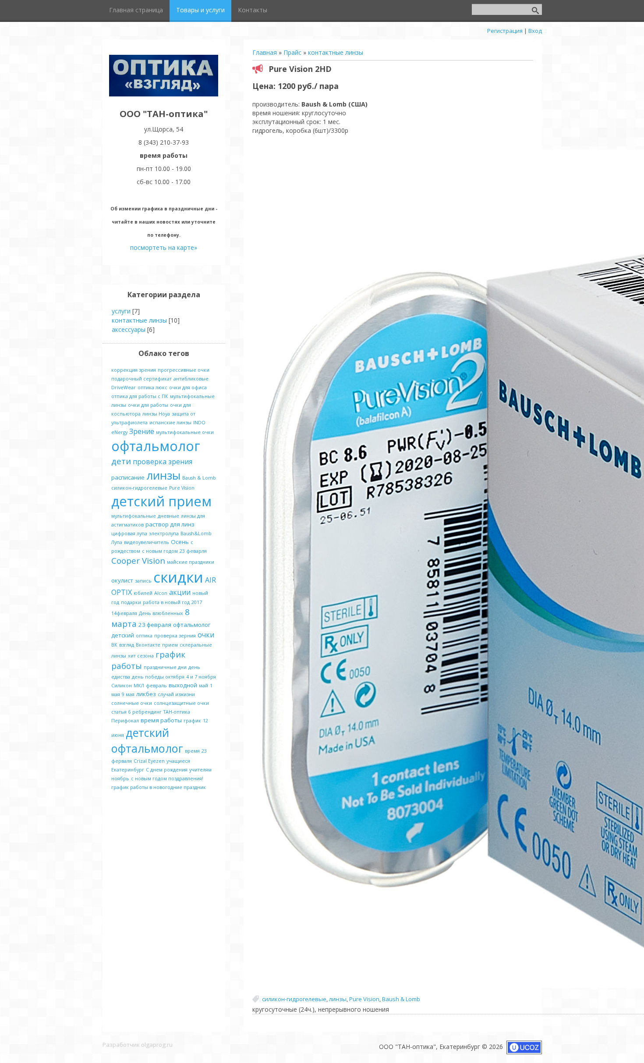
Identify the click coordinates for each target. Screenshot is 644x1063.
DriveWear (123, 387)
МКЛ (139, 686)
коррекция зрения (133, 370)
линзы (338, 999)
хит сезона (141, 656)
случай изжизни (176, 694)
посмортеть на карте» (163, 247)
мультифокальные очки (185, 432)
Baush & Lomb (401, 999)
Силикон (121, 686)
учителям (200, 770)
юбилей (143, 593)
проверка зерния (175, 636)
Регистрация (505, 31)
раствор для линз (170, 524)
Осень (180, 542)
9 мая (128, 694)
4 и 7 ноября (201, 677)
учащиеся (178, 761)
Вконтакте (148, 645)
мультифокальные (133, 516)
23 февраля (154, 625)
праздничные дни (165, 667)
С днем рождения (167, 770)
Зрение (141, 431)
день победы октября (158, 677)
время (192, 751)
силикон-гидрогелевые (294, 999)
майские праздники (190, 562)
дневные (168, 516)
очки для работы (148, 405)
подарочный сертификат (141, 379)
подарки (131, 602)
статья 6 (121, 712)
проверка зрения (162, 461)
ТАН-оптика (176, 712)
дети (121, 460)
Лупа (116, 542)
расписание (128, 477)
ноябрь (120, 778)
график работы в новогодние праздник (158, 787)
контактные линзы (335, 52)
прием (170, 645)
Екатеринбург (127, 770)
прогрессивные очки (183, 370)
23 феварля (193, 551)
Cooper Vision (138, 560)
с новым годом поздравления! (167, 778)
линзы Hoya (156, 414)
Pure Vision (364, 999)
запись (143, 581)
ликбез (146, 694)
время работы (161, 720)
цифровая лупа (129, 533)
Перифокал (125, 721)
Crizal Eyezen (149, 761)
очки (206, 635)
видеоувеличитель (146, 542)
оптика (144, 636)
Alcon (160, 593)
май (203, 686)
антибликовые (191, 379)
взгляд (126, 645)
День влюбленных (161, 613)
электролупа (164, 533)
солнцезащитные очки (181, 703)
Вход (535, 31)
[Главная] (164, 94)
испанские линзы (170, 423)
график (192, 721)
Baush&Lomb (196, 533)
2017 (196, 602)
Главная (264, 52)
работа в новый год (166, 602)
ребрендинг (147, 712)
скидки (178, 577)
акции (180, 592)
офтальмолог (155, 446)
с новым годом (160, 551)
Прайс (292, 52)
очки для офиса (188, 387)
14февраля (124, 613)
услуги (121, 311)
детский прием (161, 501)
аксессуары (128, 329)
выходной (183, 685)
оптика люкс (152, 387)
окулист (122, 580)
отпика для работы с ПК (139, 396)
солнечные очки (131, 703)
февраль (156, 686)
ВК (114, 645)
